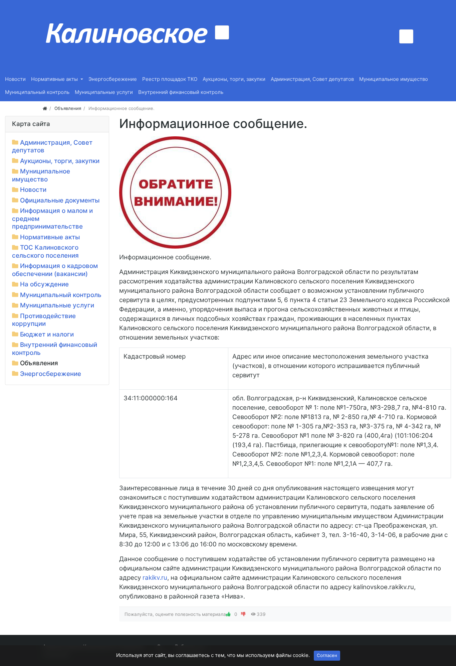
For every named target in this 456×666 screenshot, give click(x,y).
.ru (155, 577)
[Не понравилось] (243, 614)
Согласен (327, 655)
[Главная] (45, 108)
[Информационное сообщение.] (175, 192)
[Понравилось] (228, 614)
